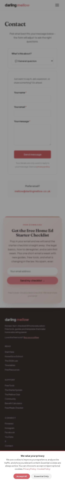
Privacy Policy (29, 469)
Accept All (21, 476)
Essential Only (41, 476)
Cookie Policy (43, 469)
